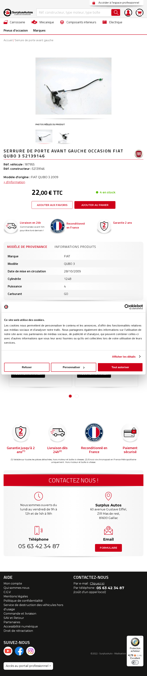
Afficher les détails (124, 356)
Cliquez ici (97, 583)
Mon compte (13, 583)
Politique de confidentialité (23, 600)
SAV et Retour (14, 618)
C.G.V (7, 592)
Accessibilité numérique (21, 626)
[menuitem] (14, 22)
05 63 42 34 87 (38, 546)
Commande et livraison (20, 613)
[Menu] (141, 638)
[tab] (27, 246)
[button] (43, 136)
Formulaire (108, 547)
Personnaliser (71, 367)
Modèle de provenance (27, 246)
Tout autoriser (120, 367)
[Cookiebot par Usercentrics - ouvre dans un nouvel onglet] (127, 306)
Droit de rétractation (18, 630)
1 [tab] (70, 396)
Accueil (8, 40)
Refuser (27, 367)
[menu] (73, 26)
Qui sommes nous (16, 588)
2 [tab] (77, 396)
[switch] (135, 662)
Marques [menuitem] (39, 30)
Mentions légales (16, 596)
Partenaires (12, 622)
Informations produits (75, 246)
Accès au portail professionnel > (28, 666)
